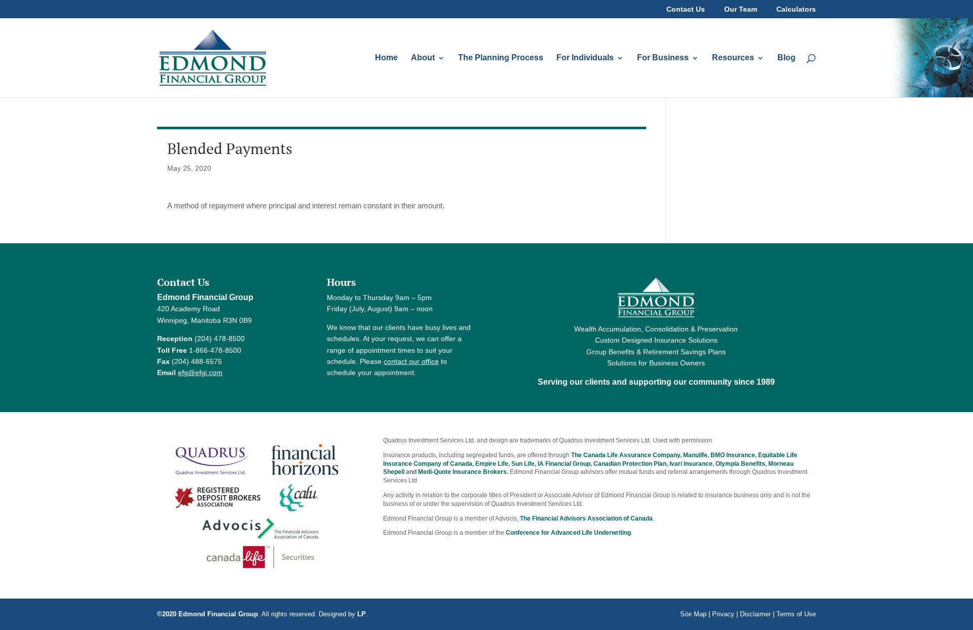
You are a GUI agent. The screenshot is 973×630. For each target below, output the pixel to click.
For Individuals (585, 58)
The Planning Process (500, 58)
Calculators (796, 9)
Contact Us (685, 9)
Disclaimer (755, 614)
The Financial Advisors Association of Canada (586, 518)
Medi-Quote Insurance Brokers (462, 471)
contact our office (411, 361)
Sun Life (523, 463)
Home (386, 58)
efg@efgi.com (200, 372)
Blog (786, 58)
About (423, 58)
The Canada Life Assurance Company (625, 455)
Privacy (723, 614)
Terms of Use (796, 614)
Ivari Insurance (691, 463)
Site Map (693, 614)
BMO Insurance (732, 455)
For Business (663, 58)
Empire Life (491, 463)
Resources (733, 58)
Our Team (740, 9)
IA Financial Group (564, 463)
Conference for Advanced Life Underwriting (568, 532)
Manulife (695, 455)
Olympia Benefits (740, 463)
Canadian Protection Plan (629, 463)
